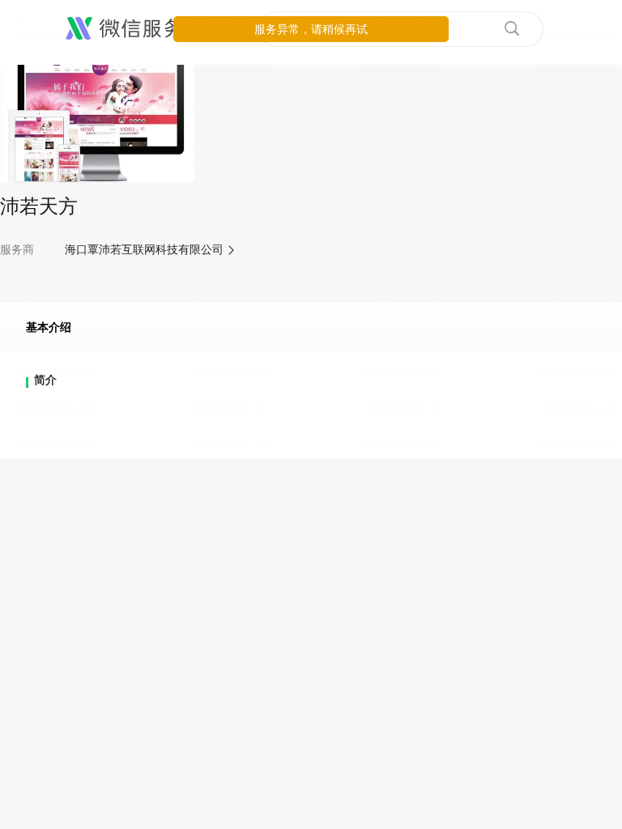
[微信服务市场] (145, 29)
